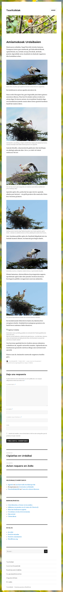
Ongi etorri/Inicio (11, 578)
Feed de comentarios (15, 537)
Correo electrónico (14, 417)
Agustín (10, 484)
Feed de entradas (13, 534)
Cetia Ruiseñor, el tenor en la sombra (20, 505)
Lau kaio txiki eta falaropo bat (25, 484)
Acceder (10, 532)
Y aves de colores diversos (30, 489)
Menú (53, 10)
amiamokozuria (10, 362)
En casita (9, 582)
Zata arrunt (11, 514)
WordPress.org (13, 539)
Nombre (9, 409)
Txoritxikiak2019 (13, 361)
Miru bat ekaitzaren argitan (17, 509)
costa (27, 361)
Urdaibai (30, 362)
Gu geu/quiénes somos (13, 574)
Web (7, 425)
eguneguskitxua (19, 362)
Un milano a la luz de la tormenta (19, 512)
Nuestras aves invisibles (13, 570)
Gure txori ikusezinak (35, 361)
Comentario (11, 384)
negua (26, 362)
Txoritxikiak (13, 10)
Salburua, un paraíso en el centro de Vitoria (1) (23, 507)
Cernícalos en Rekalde (26, 487)
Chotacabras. (12, 516)
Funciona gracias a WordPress (22, 587)
